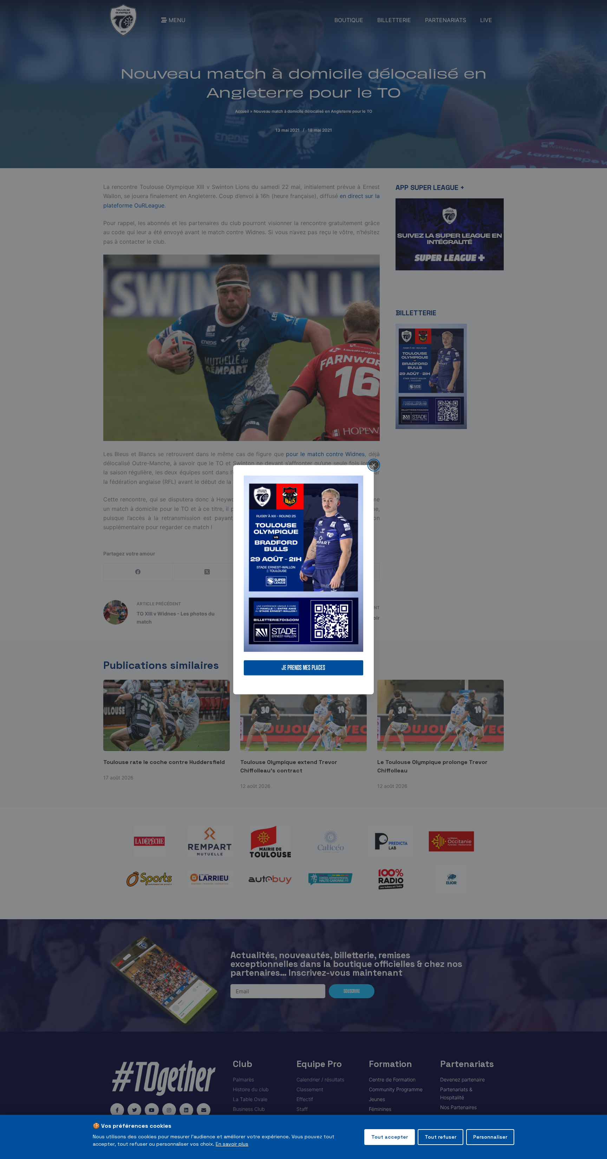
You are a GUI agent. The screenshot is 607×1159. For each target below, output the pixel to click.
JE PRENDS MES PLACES (303, 667)
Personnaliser (490, 1137)
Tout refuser (440, 1137)
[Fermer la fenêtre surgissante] (374, 465)
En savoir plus (232, 1144)
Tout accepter (389, 1137)
